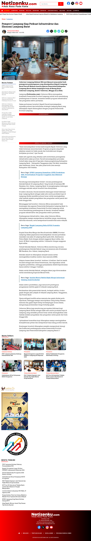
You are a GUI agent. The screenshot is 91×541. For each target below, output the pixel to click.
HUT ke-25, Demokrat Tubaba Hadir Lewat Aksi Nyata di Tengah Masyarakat (13, 486)
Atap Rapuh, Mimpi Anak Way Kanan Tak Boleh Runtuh (14, 504)
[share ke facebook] (48, 32)
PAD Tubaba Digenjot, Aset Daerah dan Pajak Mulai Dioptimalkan (14, 481)
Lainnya (76, 10)
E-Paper (7, 10)
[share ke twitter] (52, 32)
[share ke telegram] (59, 32)
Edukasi (43, 10)
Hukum (21, 10)
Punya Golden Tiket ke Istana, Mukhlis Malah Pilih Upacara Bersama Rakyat (14, 495)
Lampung (14, 10)
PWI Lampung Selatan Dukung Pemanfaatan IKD (12, 465)
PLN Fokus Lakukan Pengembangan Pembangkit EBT (73, 14)
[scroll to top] (86, 538)
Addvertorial (53, 10)
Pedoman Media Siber (63, 533)
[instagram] (77, 4)
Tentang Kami (37, 533)
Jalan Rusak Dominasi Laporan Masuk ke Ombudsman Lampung (35, 14)
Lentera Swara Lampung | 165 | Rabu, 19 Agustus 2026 (14, 491)
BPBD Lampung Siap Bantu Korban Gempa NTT (13, 500)
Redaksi (26, 533)
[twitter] (73, 4)
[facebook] (69, 4)
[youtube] (81, 4)
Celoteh (62, 10)
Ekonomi (36, 10)
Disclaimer (49, 533)
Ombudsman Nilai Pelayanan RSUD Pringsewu (13, 477)
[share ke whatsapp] (55, 32)
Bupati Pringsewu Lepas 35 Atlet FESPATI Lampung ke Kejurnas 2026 (13, 469)
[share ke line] (63, 32)
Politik (28, 10)
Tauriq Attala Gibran (13, 30)
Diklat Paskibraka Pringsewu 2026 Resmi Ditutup (13, 473)
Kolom (69, 10)
